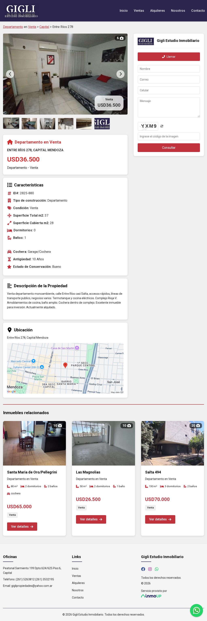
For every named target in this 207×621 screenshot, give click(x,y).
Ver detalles (20, 526)
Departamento (13, 27)
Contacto (198, 11)
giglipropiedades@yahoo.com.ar (31, 585)
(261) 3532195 (44, 579)
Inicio (124, 11)
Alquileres (157, 11)
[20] (172, 464)
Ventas (139, 11)
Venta (32, 27)
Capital (44, 27)
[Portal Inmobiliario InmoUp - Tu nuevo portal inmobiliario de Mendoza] (172, 596)
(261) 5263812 (25, 579)
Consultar (168, 148)
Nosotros (178, 11)
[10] (34, 464)
